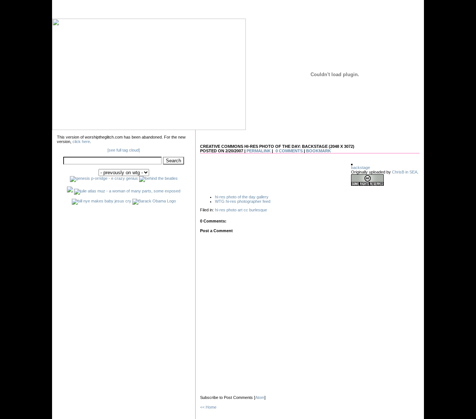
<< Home (208, 407)
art (240, 210)
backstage (360, 167)
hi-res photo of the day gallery (241, 197)
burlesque (258, 210)
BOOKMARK (318, 151)
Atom (259, 397)
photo (231, 210)
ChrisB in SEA (404, 172)
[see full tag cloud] (123, 150)
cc (246, 210)
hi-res (220, 210)
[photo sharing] (352, 164)
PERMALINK (259, 151)
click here (81, 141)
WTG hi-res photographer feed (242, 201)
